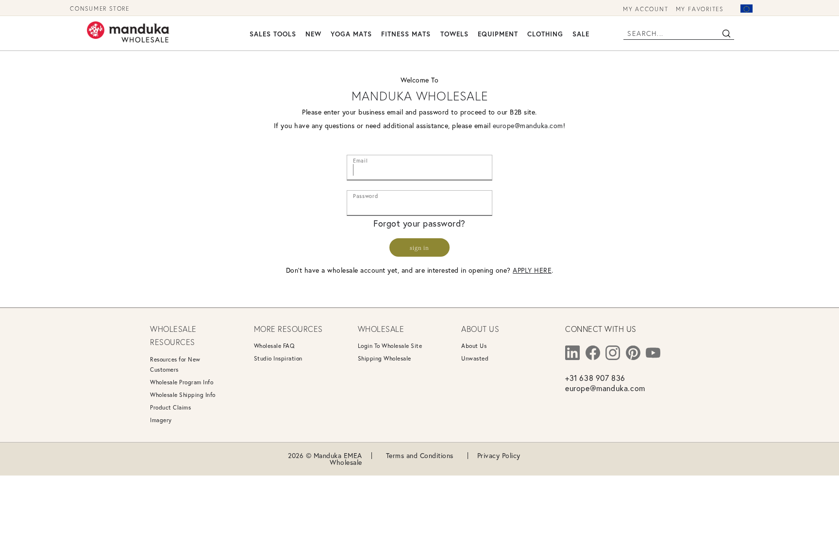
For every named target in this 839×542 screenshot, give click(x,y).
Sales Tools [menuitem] (273, 34)
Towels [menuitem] (454, 34)
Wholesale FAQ (274, 345)
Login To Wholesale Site (390, 345)
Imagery (161, 420)
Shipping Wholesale (384, 358)
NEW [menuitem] (313, 34)
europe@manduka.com (528, 125)
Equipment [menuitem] (498, 34)
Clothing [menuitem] (545, 34)
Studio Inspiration (278, 358)
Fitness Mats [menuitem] (406, 34)
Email (360, 158)
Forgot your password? (419, 223)
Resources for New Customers (175, 364)
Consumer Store (100, 8)
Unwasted (474, 358)
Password (365, 194)
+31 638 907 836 (595, 378)
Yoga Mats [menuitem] (351, 34)
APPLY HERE (532, 270)
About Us (474, 345)
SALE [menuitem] (580, 34)
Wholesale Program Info (181, 382)
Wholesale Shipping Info (183, 394)
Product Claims (170, 407)
